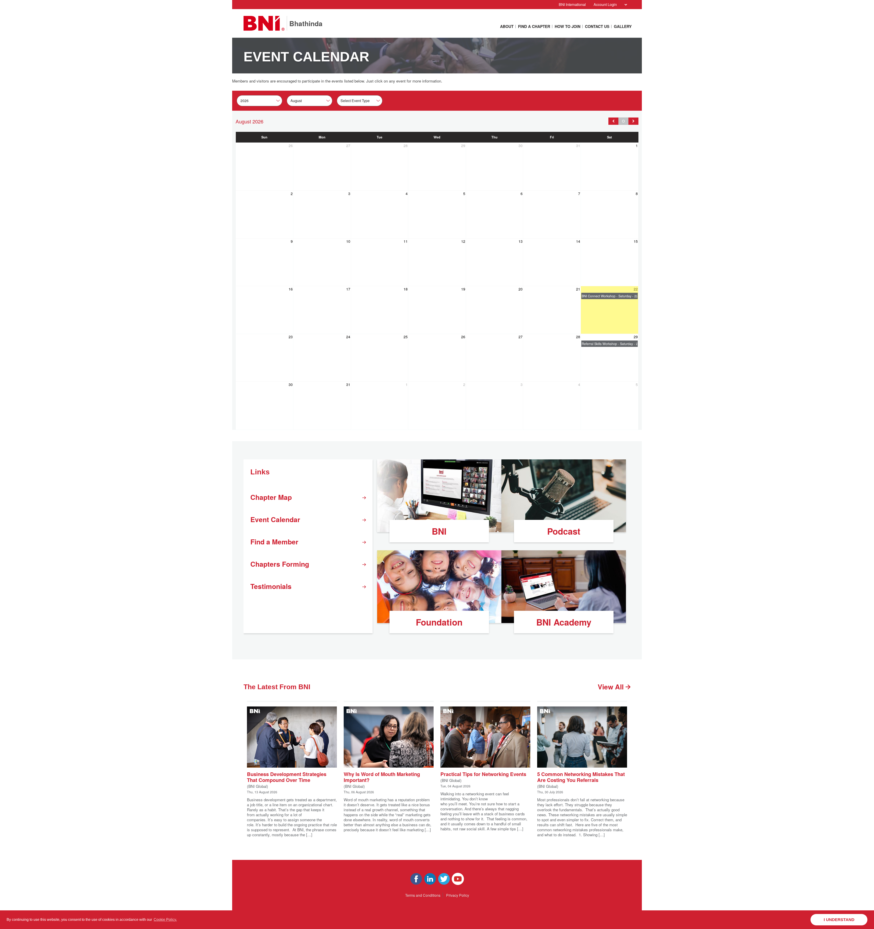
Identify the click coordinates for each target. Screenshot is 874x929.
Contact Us (597, 26)
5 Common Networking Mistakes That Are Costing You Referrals (581, 776)
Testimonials (271, 586)
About (506, 26)
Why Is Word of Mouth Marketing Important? (382, 776)
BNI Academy (563, 622)
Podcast (563, 531)
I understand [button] (839, 919)
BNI (439, 531)
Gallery (623, 26)
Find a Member (274, 541)
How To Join (567, 26)
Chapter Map (271, 497)
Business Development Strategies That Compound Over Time (286, 776)
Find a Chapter (534, 26)
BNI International (572, 4)
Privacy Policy (457, 895)
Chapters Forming (279, 564)
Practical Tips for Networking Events (483, 773)
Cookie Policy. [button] (165, 919)
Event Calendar (275, 519)
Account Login (605, 4)
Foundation (439, 622)
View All (611, 686)
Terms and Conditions (422, 895)
